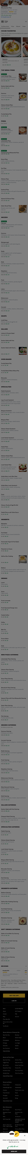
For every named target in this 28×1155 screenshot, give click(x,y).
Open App (14, 1151)
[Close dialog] (24, 1135)
